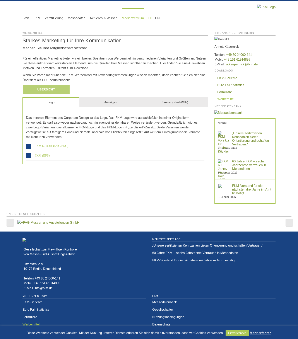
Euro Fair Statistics (230, 85)
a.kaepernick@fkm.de (241, 64)
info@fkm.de (43, 288)
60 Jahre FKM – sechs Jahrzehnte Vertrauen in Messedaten (249, 164)
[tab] (51, 102)
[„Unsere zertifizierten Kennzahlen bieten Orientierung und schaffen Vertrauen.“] (223, 133)
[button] (165, 17)
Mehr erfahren (260, 333)
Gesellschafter (162, 309)
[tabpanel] (115, 135)
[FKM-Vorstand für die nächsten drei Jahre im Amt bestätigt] (223, 186)
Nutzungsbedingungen (168, 317)
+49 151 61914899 (237, 59)
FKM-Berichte (227, 78)
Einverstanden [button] (237, 333)
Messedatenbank (164, 302)
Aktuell (222, 122)
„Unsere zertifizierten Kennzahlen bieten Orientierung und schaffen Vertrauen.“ (250, 138)
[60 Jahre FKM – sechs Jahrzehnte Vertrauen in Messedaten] (223, 162)
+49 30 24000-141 (239, 54)
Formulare (224, 92)
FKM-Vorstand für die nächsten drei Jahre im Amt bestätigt (251, 189)
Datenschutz (161, 324)
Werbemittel (225, 99)
